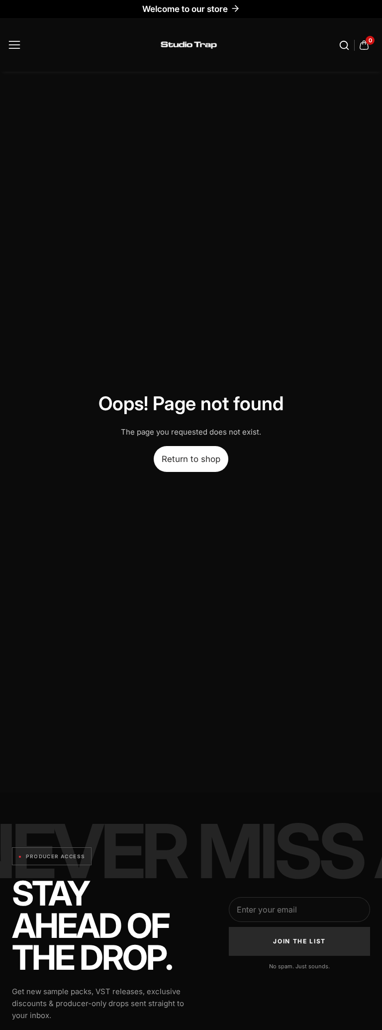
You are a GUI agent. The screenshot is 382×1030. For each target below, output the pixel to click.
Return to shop (191, 459)
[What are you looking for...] (346, 45)
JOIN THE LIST (299, 941)
